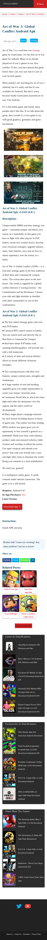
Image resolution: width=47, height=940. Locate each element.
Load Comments (23, 625)
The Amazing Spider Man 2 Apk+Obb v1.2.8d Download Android (30, 823)
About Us (9, 934)
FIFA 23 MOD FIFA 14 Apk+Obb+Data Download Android (29, 795)
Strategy (34, 40)
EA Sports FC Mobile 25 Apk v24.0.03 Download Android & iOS (31, 676)
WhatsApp (25, 560)
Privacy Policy (36, 934)
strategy (36, 50)
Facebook (6, 560)
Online (23, 40)
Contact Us (17, 934)
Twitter (15, 560)
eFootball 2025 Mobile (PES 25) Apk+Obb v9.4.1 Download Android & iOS (29, 692)
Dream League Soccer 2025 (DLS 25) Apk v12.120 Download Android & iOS (29, 708)
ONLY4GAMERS (10, 4)
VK (32, 560)
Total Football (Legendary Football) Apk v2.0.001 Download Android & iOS (28, 749)
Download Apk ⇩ (12, 506)
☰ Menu (40, 4)
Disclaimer (26, 934)
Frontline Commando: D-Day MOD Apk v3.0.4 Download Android (30, 765)
